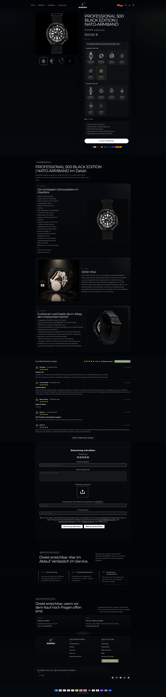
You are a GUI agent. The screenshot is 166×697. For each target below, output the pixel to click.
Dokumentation (74, 643)
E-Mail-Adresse (82, 510)
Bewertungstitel (83, 462)
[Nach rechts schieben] (76, 61)
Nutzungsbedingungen (107, 520)
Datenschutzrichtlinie (66, 521)
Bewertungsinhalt (83, 469)
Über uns (72, 653)
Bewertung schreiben (122, 361)
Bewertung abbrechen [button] (72, 526)
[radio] (78, 457)
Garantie (72, 650)
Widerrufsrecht (106, 650)
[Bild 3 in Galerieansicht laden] (61, 61)
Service (72, 647)
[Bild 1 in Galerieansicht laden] (44, 61)
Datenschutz (106, 647)
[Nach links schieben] (37, 61)
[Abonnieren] (67, 675)
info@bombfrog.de (92, 626)
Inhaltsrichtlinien (88, 521)
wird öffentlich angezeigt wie (84, 502)
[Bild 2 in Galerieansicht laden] (52, 61)
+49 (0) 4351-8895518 (44, 626)
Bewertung (83, 454)
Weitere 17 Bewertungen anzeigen (83, 437)
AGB (103, 653)
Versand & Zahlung (108, 656)
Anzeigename (67, 502)
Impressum (105, 643)
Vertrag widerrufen (110, 661)
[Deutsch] (121, 5)
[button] (33, 5)
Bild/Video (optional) (83, 484)
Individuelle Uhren (75, 656)
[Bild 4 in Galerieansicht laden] (70, 61)
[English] (118, 5)
